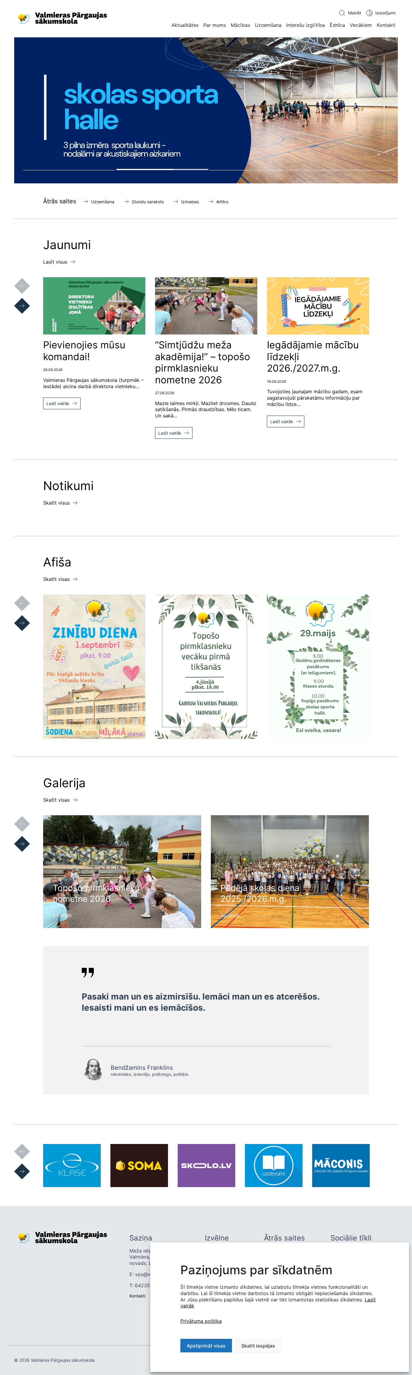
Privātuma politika (201, 1321)
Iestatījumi (385, 12)
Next (16, 300)
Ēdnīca (337, 25)
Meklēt (354, 12)
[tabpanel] (206, 110)
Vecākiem (361, 25)
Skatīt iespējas (258, 1346)
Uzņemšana (268, 25)
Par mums (214, 25)
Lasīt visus (55, 262)
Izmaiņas (190, 201)
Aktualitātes (184, 25)
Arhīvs (222, 201)
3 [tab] (256, 169)
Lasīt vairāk (57, 403)
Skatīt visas (56, 579)
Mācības (240, 25)
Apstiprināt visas (206, 1346)
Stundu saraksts (148, 201)
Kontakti (386, 25)
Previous (16, 280)
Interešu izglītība (305, 25)
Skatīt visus (56, 503)
